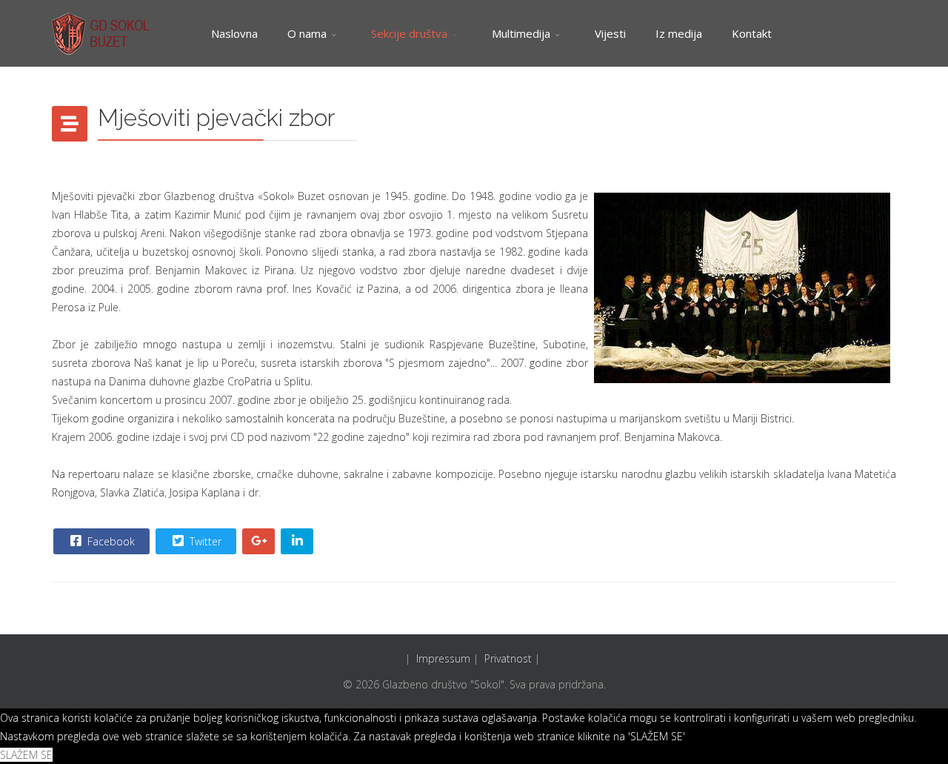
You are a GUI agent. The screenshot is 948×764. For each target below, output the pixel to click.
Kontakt (752, 33)
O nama (307, 33)
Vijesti (610, 33)
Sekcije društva (409, 33)
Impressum (443, 658)
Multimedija (521, 33)
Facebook (109, 541)
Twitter (204, 541)
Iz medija (678, 33)
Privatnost (508, 658)
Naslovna (234, 33)
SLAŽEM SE (26, 755)
